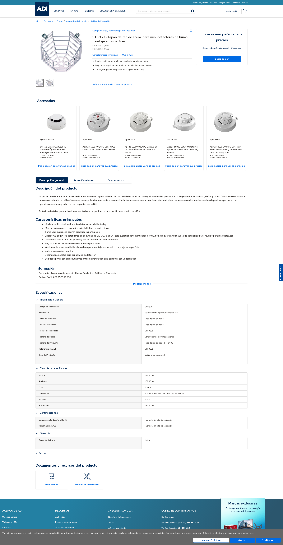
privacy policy (70, 533)
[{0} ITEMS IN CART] (245, 11)
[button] (281, 272)
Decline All (268, 540)
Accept (242, 540)
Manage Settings (211, 540)
